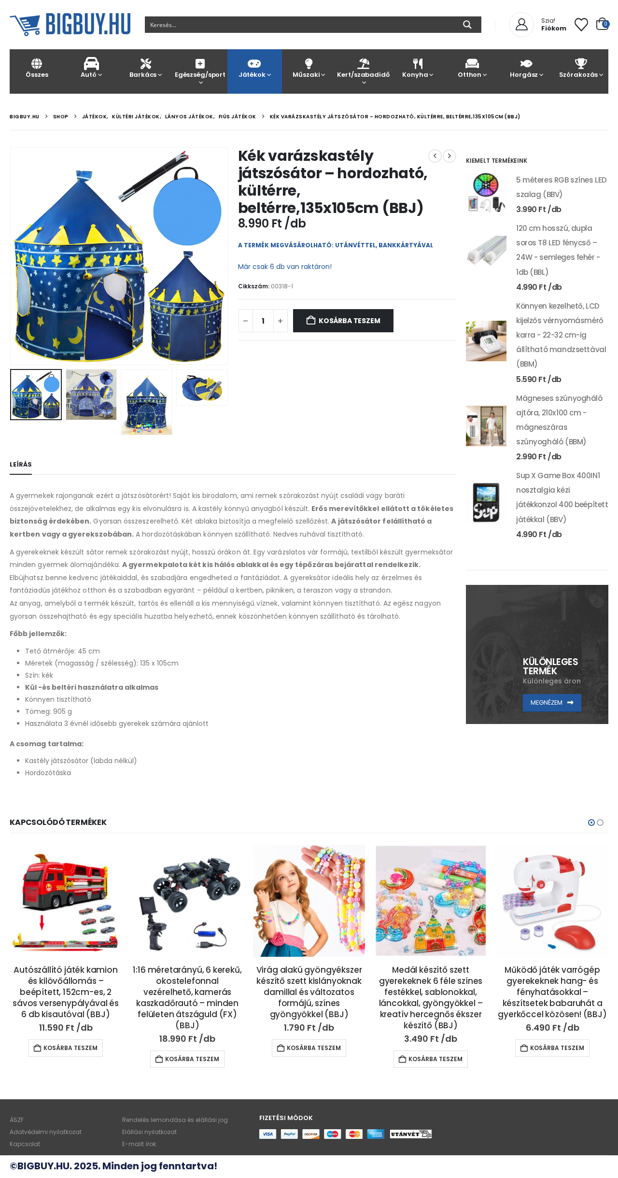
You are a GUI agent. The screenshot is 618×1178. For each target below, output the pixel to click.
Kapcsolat (25, 1144)
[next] (449, 156)
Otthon (469, 74)
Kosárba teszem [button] (70, 1048)
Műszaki (306, 74)
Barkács (142, 74)
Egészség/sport (200, 74)
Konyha (415, 74)
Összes (37, 74)
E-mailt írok (139, 1144)
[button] (12, 256)
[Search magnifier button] (467, 24)
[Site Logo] (70, 24)
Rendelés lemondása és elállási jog (175, 1120)
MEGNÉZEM (547, 702)
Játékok (252, 74)
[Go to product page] (486, 193)
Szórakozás (578, 74)
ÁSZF (17, 1120)
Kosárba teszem (349, 321)
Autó (88, 74)
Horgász (524, 74)
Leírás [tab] (21, 464)
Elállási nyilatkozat (149, 1132)
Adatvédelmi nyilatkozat (46, 1132)
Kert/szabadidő (363, 74)
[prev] (435, 156)
